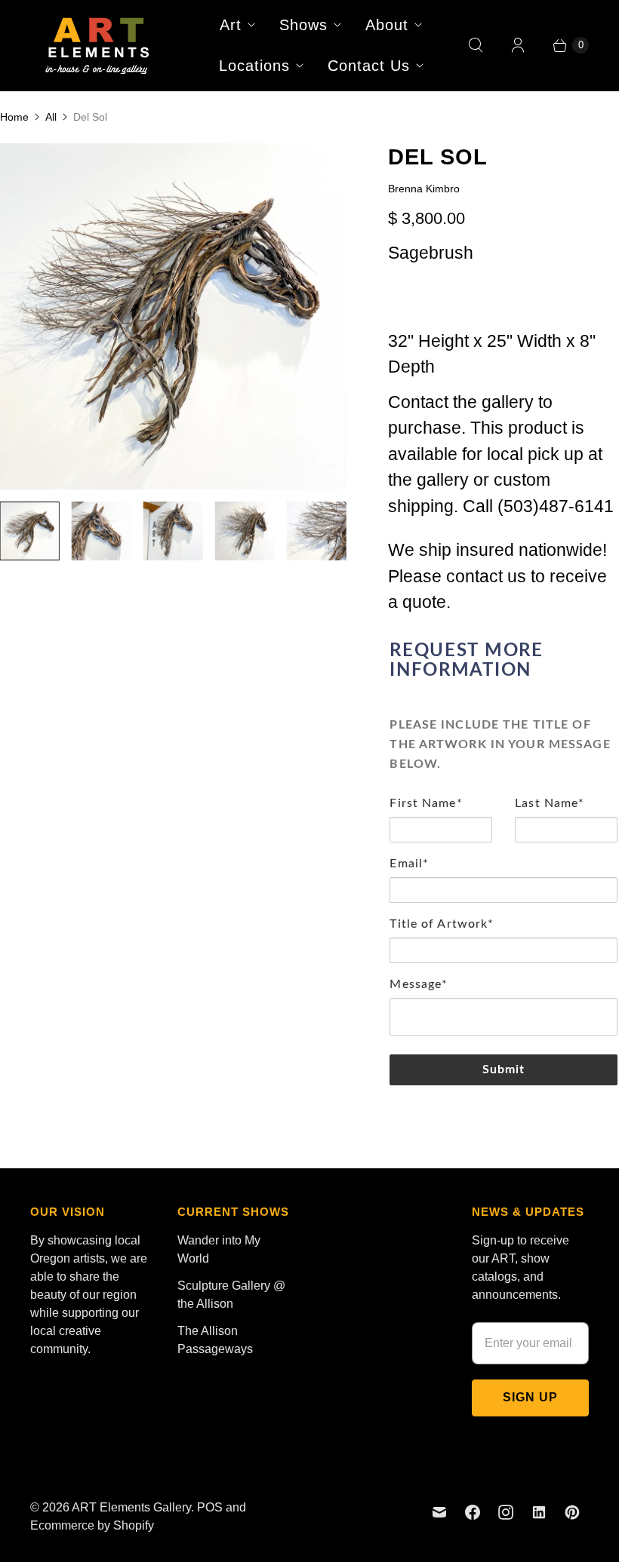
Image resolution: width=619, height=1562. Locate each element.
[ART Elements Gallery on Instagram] (505, 1512)
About (386, 25)
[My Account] (518, 45)
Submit (503, 1069)
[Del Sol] (173, 316)
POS (210, 1507)
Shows (303, 25)
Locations (254, 65)
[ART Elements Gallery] (98, 45)
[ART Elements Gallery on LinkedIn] (539, 1512)
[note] (503, 740)
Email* (409, 864)
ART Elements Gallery (131, 1507)
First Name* (426, 803)
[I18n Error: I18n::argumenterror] (30, 531)
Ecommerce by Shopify (92, 1525)
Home (14, 117)
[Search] (475, 45)
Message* (419, 984)
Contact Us (369, 65)
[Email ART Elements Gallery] (439, 1512)
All (51, 117)
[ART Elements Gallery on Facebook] (472, 1512)
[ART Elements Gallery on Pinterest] (572, 1512)
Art (231, 25)
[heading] (503, 661)
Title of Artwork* (442, 924)
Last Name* (549, 803)
